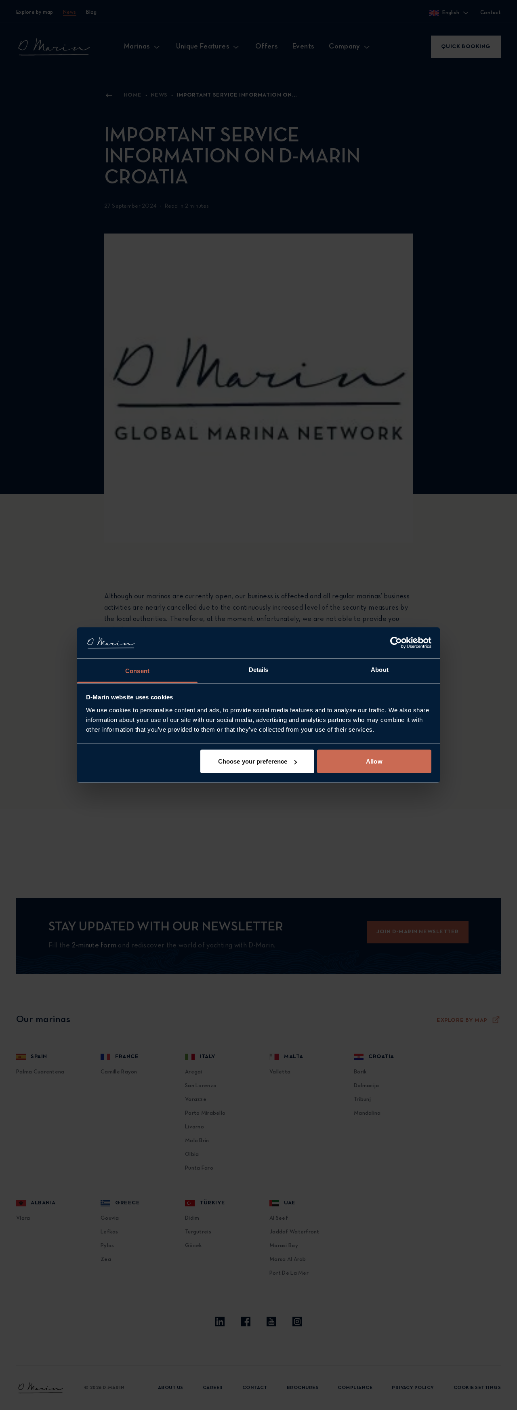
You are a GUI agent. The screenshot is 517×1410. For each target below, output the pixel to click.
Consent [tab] (137, 670)
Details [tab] (259, 669)
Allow (374, 761)
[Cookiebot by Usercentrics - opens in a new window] (396, 643)
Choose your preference (252, 761)
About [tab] (380, 669)
